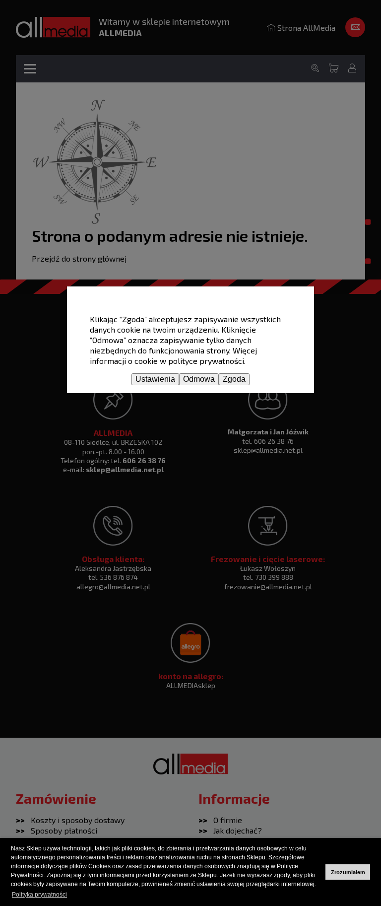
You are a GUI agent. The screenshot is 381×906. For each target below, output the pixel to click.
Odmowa (199, 379)
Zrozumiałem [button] (348, 872)
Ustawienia (155, 379)
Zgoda (234, 379)
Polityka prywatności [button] (39, 894)
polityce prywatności (206, 360)
